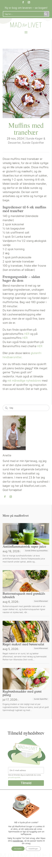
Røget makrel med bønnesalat (23, 644)
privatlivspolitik (14, 777)
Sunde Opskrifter (33, 142)
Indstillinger (33, 849)
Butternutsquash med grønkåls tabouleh (24, 595)
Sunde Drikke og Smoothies (36, 550)
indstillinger (18, 840)
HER (26, 334)
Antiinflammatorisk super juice (24, 546)
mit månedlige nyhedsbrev (24, 380)
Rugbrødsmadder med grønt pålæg (22, 693)
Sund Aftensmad (41, 601)
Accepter (18, 849)
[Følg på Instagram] (29, 2)
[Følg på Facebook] (23, 2)
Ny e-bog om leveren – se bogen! (26, 7)
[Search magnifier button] (46, 13)
